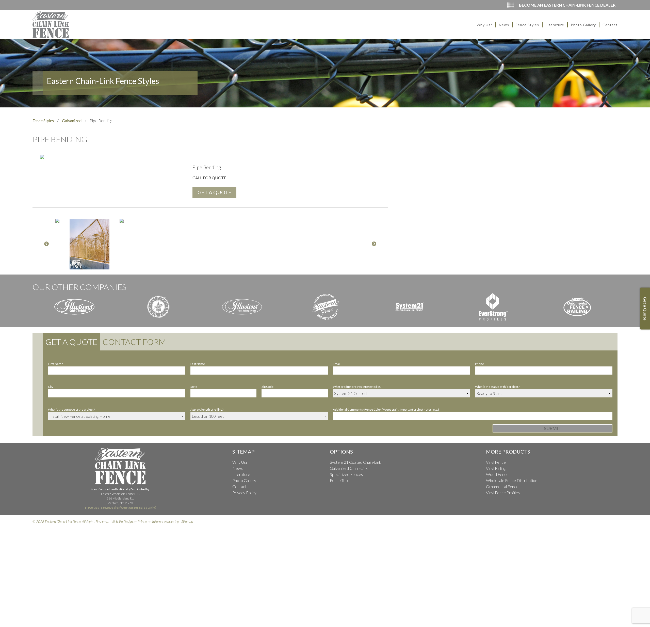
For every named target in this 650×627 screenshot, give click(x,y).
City (50, 387)
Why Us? (484, 25)
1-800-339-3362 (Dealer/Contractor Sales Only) (120, 507)
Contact (610, 25)
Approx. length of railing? (206, 409)
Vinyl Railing (496, 468)
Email (336, 364)
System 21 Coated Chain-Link (355, 462)
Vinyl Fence (496, 462)
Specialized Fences (346, 474)
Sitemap (187, 521)
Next (374, 244)
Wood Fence (497, 474)
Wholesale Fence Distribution (511, 480)
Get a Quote (71, 342)
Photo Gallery (583, 25)
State (193, 387)
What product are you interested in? (357, 387)
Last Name (197, 364)
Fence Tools (340, 480)
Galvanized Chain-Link (349, 468)
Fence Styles (527, 25)
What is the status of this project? (497, 387)
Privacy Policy (244, 492)
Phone (479, 364)
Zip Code (267, 387)
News (504, 25)
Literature (555, 25)
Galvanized (72, 120)
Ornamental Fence (502, 486)
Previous (46, 244)
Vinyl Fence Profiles (503, 492)
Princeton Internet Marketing (158, 521)
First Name (55, 364)
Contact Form (134, 342)
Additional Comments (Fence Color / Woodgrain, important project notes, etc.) (386, 409)
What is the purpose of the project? (71, 409)
